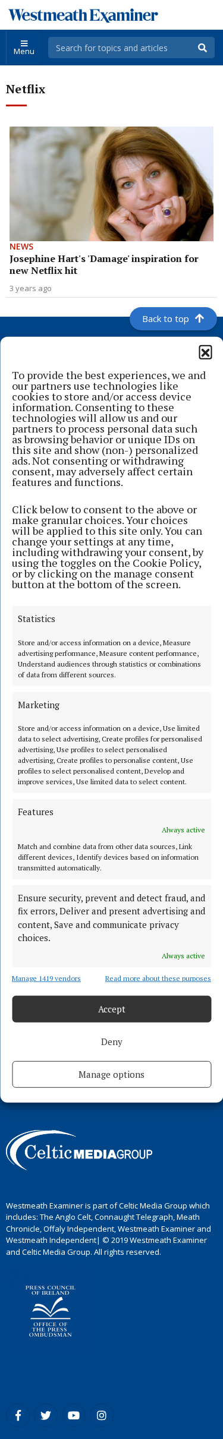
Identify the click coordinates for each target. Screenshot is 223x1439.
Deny (112, 1041)
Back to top (165, 318)
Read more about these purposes (158, 977)
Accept (111, 1009)
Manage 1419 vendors (46, 977)
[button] (205, 352)
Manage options (111, 1074)
